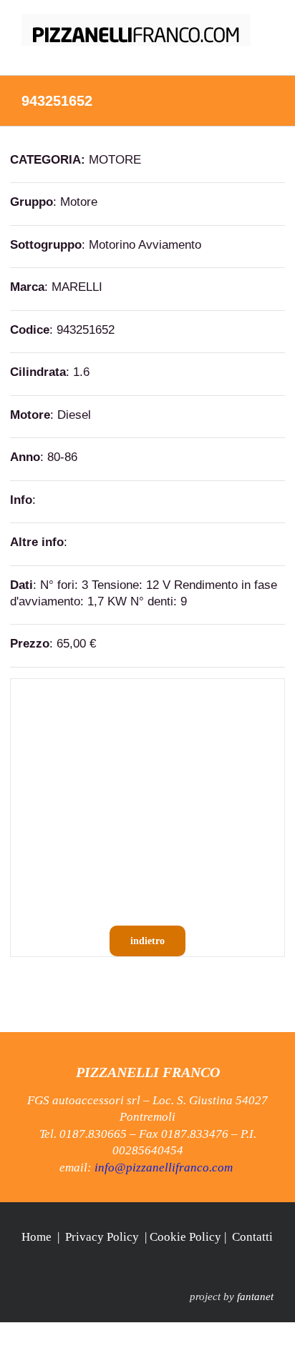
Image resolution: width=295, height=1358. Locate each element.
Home (36, 1237)
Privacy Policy (102, 1237)
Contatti (252, 1237)
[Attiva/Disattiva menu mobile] (268, 53)
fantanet (255, 1296)
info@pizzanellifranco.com (164, 1167)
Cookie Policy (185, 1237)
